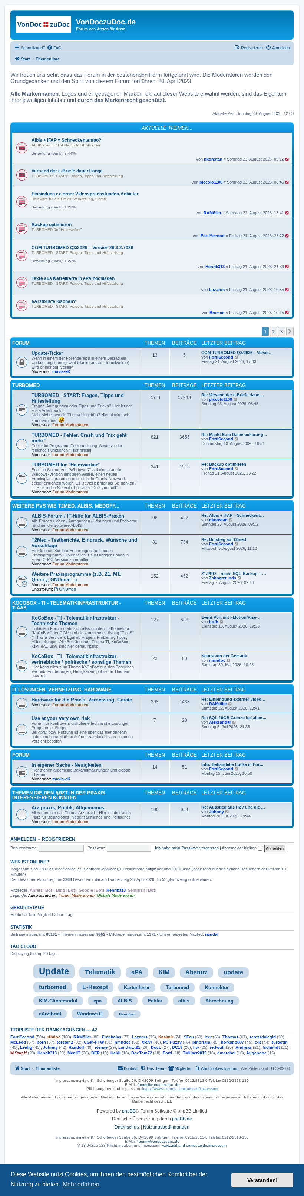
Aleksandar (220, 722)
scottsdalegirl (262, 1037)
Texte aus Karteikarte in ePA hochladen (73, 278)
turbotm (280, 1042)
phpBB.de (182, 1118)
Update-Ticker (47, 353)
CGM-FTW (94, 1042)
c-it (258, 1042)
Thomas (230, 1037)
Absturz (196, 972)
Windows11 (90, 1014)
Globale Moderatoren (116, 895)
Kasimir (165, 1037)
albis (183, 1001)
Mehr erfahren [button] (81, 1184)
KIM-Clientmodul (58, 1001)
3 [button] (281, 331)
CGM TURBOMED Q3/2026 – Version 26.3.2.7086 (82, 247)
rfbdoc (53, 1037)
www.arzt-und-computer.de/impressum (194, 1145)
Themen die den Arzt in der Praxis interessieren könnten (58, 795)
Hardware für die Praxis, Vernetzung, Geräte (69, 199)
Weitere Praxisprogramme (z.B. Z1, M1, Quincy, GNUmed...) (76, 576)
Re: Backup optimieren (223, 464)
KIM (164, 972)
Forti (167, 1053)
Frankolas (111, 1037)
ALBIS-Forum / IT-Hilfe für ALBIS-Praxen (66, 145)
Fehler (155, 1001)
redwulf (217, 1047)
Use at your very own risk (61, 718)
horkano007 (232, 1042)
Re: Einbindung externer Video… (233, 699)
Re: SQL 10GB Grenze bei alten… (234, 718)
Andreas (243, 1047)
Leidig (26, 1047)
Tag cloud (23, 946)
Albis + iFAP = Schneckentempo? (66, 140)
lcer (208, 1037)
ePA (137, 972)
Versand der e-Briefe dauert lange (67, 171)
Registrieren (58, 839)
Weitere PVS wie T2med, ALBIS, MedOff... (65, 506)
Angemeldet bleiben (240, 848)
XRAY (147, 1042)
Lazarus (217, 289)
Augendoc (256, 1053)
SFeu (189, 1037)
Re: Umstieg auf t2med (223, 539)
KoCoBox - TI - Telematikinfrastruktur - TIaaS (66, 605)
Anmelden (23, 839)
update (233, 972)
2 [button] (273, 331)
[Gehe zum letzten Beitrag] (287, 159)
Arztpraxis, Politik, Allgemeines (68, 807)
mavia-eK (61, 371)
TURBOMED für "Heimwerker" (57, 230)
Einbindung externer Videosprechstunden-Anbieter (85, 193)
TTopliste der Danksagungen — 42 (53, 1030)
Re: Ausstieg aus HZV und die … (233, 807)
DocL (156, 1047)
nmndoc (217, 660)
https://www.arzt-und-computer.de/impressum (180, 1089)
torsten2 (65, 1042)
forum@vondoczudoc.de (158, 1085)
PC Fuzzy (172, 1042)
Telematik (100, 972)
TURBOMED (26, 385)
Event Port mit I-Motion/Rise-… (231, 617)
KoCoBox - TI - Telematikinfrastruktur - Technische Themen (75, 620)
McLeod (18, 1042)
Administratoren (42, 895)
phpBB (129, 1111)
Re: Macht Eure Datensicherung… (234, 434)
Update (54, 971)
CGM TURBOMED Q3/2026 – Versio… (237, 352)
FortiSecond (213, 236)
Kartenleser (137, 987)
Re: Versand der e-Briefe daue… (232, 395)
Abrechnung (219, 1001)
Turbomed (177, 987)
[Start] (44, 24)
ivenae (101, 1047)
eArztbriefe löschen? (54, 301)
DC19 (177, 1047)
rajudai (211, 934)
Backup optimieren (52, 224)
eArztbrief (50, 1014)
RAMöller (212, 213)
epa (97, 1001)
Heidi (115, 1053)
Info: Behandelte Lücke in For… (232, 764)
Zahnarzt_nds (222, 578)
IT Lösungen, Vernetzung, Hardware (62, 690)
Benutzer (127, 1014)
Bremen (217, 312)
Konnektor (217, 987)
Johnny (216, 811)
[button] (290, 331)
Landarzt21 (129, 1047)
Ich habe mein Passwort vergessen (187, 848)
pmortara (201, 1042)
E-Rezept (95, 987)
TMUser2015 (194, 1053)
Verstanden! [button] (262, 1180)
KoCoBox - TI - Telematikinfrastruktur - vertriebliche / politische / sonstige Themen (81, 659)
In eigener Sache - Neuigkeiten (67, 765)
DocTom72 (141, 1053)
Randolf (76, 1047)
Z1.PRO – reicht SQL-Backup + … (233, 573)
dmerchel (226, 1053)
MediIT (73, 1053)
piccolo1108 (210, 182)
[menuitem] (54, 47)
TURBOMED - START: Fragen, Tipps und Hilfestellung (77, 176)
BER (95, 1053)
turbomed (52, 987)
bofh (213, 622)
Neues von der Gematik (224, 656)
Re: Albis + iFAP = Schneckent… (232, 515)
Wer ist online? (29, 862)
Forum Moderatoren (70, 425)
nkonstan (213, 159)
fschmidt (271, 1047)
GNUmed (67, 589)
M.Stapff (18, 1053)
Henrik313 (215, 266)
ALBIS (125, 1001)
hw (196, 1047)
